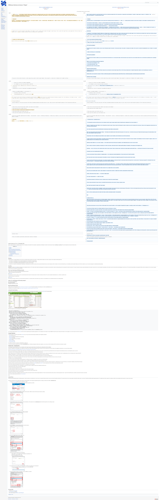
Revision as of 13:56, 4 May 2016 (43, 7)
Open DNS (15, 490)
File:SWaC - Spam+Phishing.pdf (19, 492)
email (15, 267)
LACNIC (10, 338)
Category (10, 494)
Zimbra (44, 291)
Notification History (3, 22)
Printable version (3, 27)
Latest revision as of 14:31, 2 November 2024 (118, 7)
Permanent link (3, 28)
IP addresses (19, 331)
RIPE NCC (10, 336)
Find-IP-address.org (11, 341)
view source (50, 7)
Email (12, 494)
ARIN (10, 335)
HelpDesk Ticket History (4, 21)
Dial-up (2, 14)
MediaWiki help (3, 10)
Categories (2, 9)
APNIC (10, 337)
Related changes (3, 25)
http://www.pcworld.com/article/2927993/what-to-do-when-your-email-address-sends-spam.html (22, 349)
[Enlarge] (24, 390)
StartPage (2, 19)
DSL (1, 13)
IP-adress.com (11, 340)
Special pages (2, 26)
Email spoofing (11, 491)
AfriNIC (10, 339)
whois (22, 334)
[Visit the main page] (3, 3)
